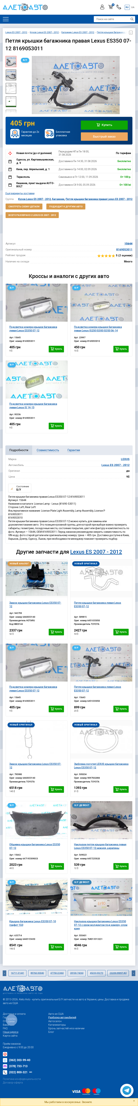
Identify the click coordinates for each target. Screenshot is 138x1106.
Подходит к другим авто (65, 206)
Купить (106, 125)
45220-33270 (96, 973)
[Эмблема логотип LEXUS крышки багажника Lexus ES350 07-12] (101, 740)
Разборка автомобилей (62, 1017)
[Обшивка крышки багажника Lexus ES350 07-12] (37, 820)
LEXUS (125, 459)
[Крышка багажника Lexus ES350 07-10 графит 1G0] (37, 897)
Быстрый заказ (104, 136)
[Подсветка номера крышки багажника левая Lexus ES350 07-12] (37, 303)
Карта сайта (10, 1035)
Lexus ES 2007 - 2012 (116, 465)
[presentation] (21, 85)
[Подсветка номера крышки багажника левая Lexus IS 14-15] (37, 380)
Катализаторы (57, 1024)
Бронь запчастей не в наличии (66, 1028)
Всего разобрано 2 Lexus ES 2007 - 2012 (32, 215)
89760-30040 (37, 973)
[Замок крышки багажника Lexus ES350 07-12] (37, 578)
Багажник (58, 199)
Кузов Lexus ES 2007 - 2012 (34, 199)
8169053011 (124, 249)
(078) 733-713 (18, 1066)
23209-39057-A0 (118, 973)
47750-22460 (57, 973)
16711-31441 (17, 973)
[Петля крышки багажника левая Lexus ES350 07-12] (101, 578)
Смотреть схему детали (24, 206)
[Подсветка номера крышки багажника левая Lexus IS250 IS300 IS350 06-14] (101, 303)
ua (132, 7)
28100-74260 (76, 973)
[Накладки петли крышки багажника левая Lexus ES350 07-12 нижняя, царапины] (101, 820)
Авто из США (56, 1013)
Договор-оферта (13, 1082)
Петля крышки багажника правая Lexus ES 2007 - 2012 (99, 199)
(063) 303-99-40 (19, 1060)
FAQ (5, 1028)
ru (127, 7)
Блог (51, 1032)
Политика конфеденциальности (22, 1079)
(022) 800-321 (20, 1072)
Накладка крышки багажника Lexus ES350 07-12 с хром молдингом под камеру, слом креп (100, 925)
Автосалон (55, 1021)
